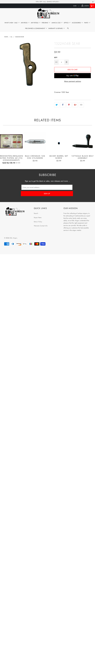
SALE (16, 23)
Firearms (45, 23)
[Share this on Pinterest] (68, 104)
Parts (86, 23)
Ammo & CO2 (56, 23)
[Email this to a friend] (81, 104)
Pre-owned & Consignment (35, 28)
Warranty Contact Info (41, 226)
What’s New (9, 23)
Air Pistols (35, 23)
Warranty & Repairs (55, 28)
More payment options (72, 81)
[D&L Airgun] (47, 13)
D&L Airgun (13, 238)
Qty (55, 57)
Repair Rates (37, 217)
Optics (66, 23)
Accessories (76, 23)
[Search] (68, 28)
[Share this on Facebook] (62, 104)
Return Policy (38, 222)
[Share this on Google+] (75, 104)
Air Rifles (24, 23)
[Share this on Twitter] (56, 104)
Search (36, 213)
